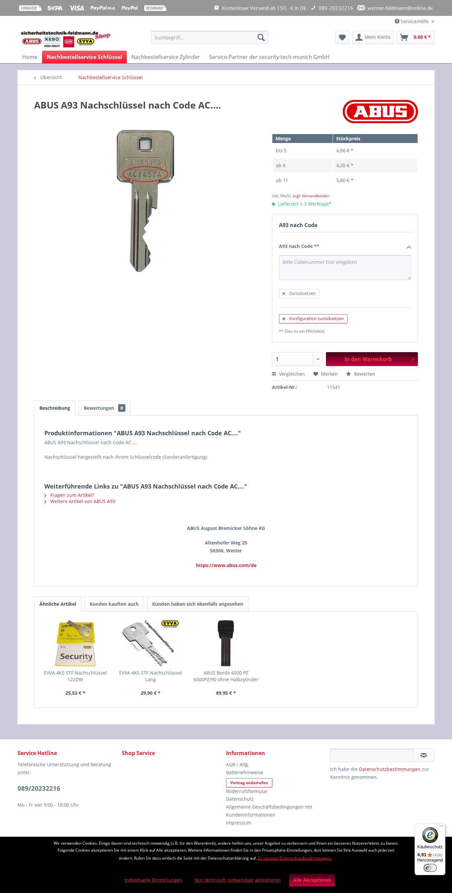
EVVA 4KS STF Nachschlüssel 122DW (75, 676)
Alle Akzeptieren (312, 880)
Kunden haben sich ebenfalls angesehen (197, 604)
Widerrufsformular (247, 791)
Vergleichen (291, 374)
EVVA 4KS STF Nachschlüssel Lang (150, 676)
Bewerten (364, 374)
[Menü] (441, 827)
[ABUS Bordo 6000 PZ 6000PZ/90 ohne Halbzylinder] (226, 643)
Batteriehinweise (244, 772)
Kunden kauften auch (114, 604)
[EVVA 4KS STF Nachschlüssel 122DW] (75, 643)
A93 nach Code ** (299, 246)
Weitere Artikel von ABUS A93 (82, 501)
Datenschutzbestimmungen (390, 769)
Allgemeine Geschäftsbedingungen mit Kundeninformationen (269, 811)
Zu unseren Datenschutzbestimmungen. (295, 858)
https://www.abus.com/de (226, 565)
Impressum (238, 823)
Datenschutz (240, 799)
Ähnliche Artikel (57, 604)
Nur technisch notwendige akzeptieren (238, 880)
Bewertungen (103, 408)
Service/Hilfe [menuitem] (414, 21)
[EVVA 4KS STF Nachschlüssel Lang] (151, 643)
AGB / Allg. (237, 764)
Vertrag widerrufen (249, 782)
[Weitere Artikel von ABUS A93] (380, 111)
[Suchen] (261, 37)
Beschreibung (54, 408)
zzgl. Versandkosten (311, 196)
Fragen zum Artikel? (71, 495)
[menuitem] (209, 40)
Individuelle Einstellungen (153, 880)
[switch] (430, 868)
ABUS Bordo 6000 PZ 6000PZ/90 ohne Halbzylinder (226, 676)
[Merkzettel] (342, 37)
